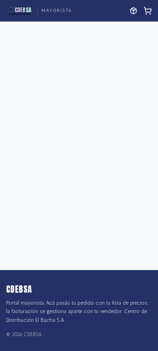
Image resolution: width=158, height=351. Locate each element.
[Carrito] (147, 11)
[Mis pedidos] (133, 11)
